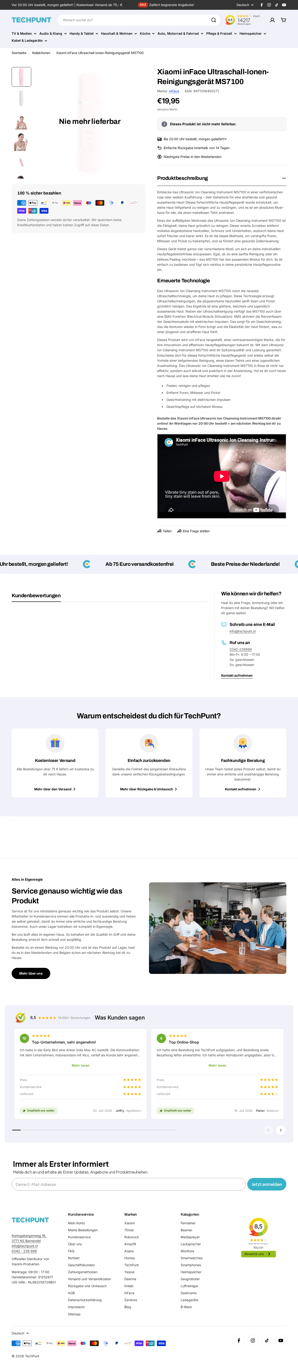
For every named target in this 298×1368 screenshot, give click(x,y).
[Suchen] (214, 20)
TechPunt (32, 1356)
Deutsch (243, 5)
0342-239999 (241, 649)
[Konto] (272, 20)
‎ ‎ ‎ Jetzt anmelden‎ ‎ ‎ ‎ (267, 1184)
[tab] (36, 597)
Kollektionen (41, 53)
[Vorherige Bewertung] (268, 1130)
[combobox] (138, 20)
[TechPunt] (30, 1219)
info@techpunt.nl (243, 631)
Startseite (19, 53)
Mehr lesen (81, 1065)
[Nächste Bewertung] (281, 1130)
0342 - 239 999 (24, 1251)
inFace (174, 91)
